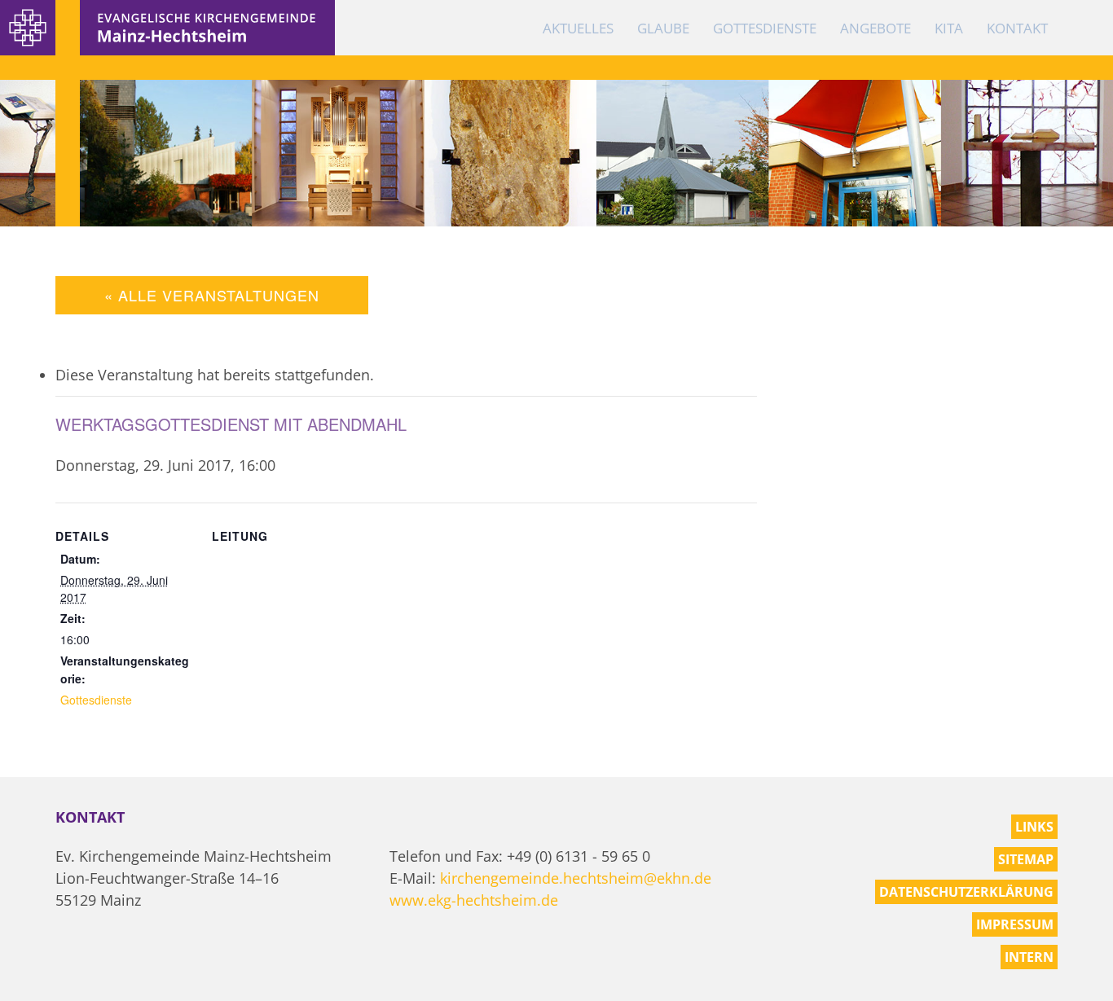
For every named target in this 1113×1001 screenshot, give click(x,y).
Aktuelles (578, 28)
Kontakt (1017, 28)
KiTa (949, 28)
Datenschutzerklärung (966, 892)
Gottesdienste (764, 28)
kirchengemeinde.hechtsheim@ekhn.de (575, 878)
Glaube (663, 28)
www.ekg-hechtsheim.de (473, 900)
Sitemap (1026, 859)
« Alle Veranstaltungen (211, 294)
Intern (1029, 957)
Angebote (875, 28)
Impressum (1015, 924)
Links (1034, 827)
